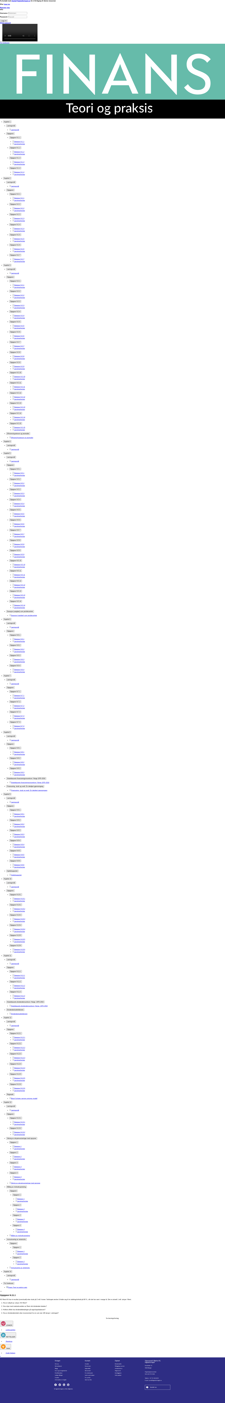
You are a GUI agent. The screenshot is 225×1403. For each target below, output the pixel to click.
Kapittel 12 (7, 1017)
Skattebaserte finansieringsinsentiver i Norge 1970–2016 (26, 778)
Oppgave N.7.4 (15, 722)
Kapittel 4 (7, 441)
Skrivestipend (58, 1366)
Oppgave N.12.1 (15, 1033)
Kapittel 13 (7, 1102)
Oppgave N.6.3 (15, 655)
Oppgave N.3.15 (15, 423)
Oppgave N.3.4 (15, 311)
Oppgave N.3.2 (15, 291)
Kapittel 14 (7, 1271)
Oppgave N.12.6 (15, 1084)
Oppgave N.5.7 (15, 530)
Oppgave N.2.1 (15, 194)
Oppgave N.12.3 (15, 1054)
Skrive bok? (88, 1370)
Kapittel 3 (7, 265)
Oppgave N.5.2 (15, 479)
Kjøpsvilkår (87, 1368)
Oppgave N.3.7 (15, 342)
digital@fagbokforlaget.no (20, 1)
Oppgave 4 (13, 1173)
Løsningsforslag (19, 144)
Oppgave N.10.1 (15, 894)
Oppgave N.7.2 (15, 702)
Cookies (57, 1377)
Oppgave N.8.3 (15, 768)
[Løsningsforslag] (0, 1356)
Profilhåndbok (58, 1373)
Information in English (60, 1379)
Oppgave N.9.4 (15, 840)
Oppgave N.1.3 (15, 158)
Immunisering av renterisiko (16, 1239)
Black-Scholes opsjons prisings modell (24, 1098)
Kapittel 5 (7, 453)
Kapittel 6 (7, 619)
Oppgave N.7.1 (15, 691)
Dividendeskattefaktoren (15, 1010)
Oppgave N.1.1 (15, 137)
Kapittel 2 (7, 178)
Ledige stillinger (59, 1375)
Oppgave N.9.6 (15, 861)
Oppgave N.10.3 (15, 915)
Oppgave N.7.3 (15, 712)
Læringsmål (11, 126)
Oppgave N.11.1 (15, 971)
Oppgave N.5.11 (15, 571)
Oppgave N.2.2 (15, 204)
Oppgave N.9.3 (15, 830)
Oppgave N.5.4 (15, 499)
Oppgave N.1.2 (15, 148)
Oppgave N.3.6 (15, 332)
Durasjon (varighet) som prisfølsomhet (20, 611)
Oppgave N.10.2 (15, 905)
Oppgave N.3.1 (15, 281)
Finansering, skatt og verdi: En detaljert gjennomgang (25, 786)
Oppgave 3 (13, 1163)
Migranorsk (118, 1370)
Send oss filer (88, 1379)
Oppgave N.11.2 (15, 981)
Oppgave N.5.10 (15, 560)
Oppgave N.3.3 (15, 301)
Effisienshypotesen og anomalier (18, 433)
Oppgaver (10, 133)
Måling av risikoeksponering (16, 1187)
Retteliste (8, 1341)
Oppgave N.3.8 (15, 352)
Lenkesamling (10, 1330)
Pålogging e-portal (119, 1366)
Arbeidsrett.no (118, 1368)
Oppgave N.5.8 (15, 540)
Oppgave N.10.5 (15, 935)
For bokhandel (89, 1373)
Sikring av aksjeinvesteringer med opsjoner (21, 1138)
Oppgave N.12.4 (15, 1064)
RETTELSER (10, 1337)
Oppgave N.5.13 (15, 591)
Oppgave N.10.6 (15, 945)
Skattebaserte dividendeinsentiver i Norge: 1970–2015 (25, 1002)
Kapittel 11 (7, 955)
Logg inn (4, 21)
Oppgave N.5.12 (15, 581)
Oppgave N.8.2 (15, 758)
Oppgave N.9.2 (15, 820)
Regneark (10, 1094)
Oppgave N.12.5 (15, 1074)
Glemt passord (5, 23)
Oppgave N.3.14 (15, 413)
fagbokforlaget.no (60, 1389)
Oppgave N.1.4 (15, 168)
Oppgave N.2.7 (15, 255)
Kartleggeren (118, 1373)
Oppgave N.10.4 (15, 925)
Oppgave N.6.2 (15, 645)
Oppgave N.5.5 (15, 510)
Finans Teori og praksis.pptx (17, 1287)
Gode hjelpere (10, 1353)
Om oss (57, 1364)
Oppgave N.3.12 (15, 393)
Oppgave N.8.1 (15, 748)
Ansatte (87, 1364)
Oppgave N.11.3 (15, 992)
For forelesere (4, 43)
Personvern (88, 1366)
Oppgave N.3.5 (15, 322)
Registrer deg (5, 8)
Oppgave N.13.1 (15, 1118)
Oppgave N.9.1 (15, 810)
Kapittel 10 (7, 879)
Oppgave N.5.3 (15, 489)
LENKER (9, 1325)
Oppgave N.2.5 (15, 235)
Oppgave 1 (13, 1142)
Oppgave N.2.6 (15, 245)
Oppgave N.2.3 (15, 214)
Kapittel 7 (7, 676)
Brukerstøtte (118, 1364)
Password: (4, 17)
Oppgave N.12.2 (15, 1043)
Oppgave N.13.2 (15, 1128)
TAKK (8, 1348)
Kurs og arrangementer (61, 1370)
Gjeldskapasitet (12, 871)
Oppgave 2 (13, 1152)
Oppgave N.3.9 (15, 362)
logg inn (7, 4)
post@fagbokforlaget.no (155, 1380)
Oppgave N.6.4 (15, 665)
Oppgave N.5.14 (15, 601)
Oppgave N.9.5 (15, 851)
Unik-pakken (118, 1375)
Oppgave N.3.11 (15, 383)
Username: (4, 13)
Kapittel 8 (7, 732)
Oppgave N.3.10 (15, 372)
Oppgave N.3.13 (15, 403)
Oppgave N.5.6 (15, 520)
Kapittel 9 (7, 794)
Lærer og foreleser (89, 1375)
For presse (87, 1377)
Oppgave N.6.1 (15, 635)
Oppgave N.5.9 (15, 550)
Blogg (56, 1368)
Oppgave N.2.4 (15, 224)
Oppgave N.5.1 (15, 469)
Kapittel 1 (7, 122)
